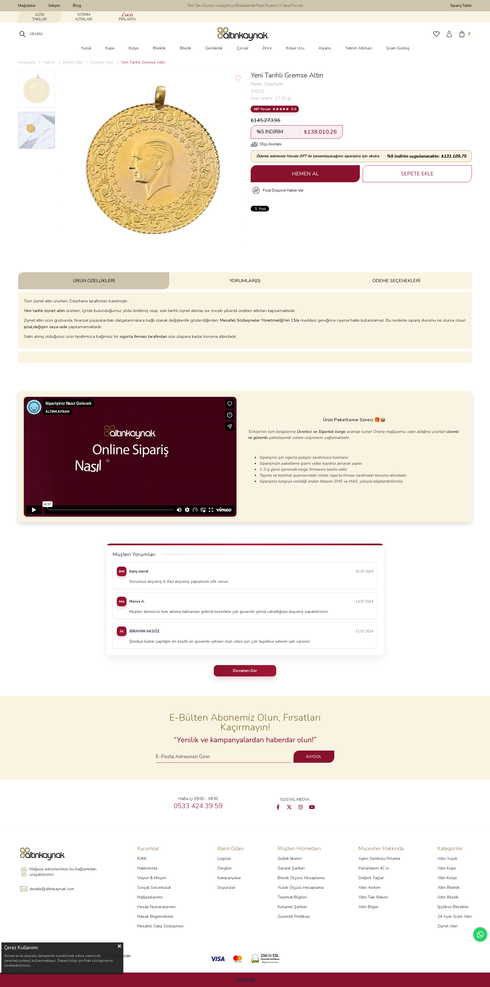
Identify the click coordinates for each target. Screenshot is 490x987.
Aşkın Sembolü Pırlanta (379, 858)
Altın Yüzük (447, 858)
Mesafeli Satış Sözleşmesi (160, 926)
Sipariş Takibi (461, 5)
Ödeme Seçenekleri (396, 281)
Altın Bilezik (448, 897)
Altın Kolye (447, 878)
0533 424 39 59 (198, 805)
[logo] (44, 854)
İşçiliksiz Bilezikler (453, 907)
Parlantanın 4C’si (373, 868)
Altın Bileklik (449, 887)
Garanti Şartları (291, 868)
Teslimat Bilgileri (292, 897)
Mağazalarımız (149, 897)
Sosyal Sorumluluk (154, 887)
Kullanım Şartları (292, 907)
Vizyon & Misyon (151, 878)
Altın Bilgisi (368, 907)
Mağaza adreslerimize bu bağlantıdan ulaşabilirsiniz (62, 871)
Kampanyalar (229, 878)
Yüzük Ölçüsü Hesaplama (301, 887)
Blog (77, 5)
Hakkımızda (147, 868)
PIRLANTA (127, 19)
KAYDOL (314, 756)
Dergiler (224, 868)
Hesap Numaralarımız (156, 907)
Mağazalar (27, 5)
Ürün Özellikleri (94, 281)
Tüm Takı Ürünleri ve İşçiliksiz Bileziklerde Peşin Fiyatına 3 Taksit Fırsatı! (245, 5)
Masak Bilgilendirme (155, 916)
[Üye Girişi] (449, 34)
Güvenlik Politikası (294, 916)
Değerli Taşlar (371, 878)
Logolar (224, 858)
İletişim (54, 5)
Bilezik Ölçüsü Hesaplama (301, 878)
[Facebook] (277, 807)
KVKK (142, 858)
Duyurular (226, 887)
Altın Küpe (447, 868)
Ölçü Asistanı (271, 144)
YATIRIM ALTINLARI (83, 17)
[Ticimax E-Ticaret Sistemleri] (245, 981)
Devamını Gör (245, 670)
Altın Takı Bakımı (373, 897)
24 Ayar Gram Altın (455, 916)
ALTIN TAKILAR (39, 17)
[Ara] (22, 34)
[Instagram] (300, 807)
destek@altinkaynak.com (51, 889)
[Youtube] (311, 807)
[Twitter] (289, 807)
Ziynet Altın (448, 926)
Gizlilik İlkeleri (290, 858)
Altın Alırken (369, 887)
